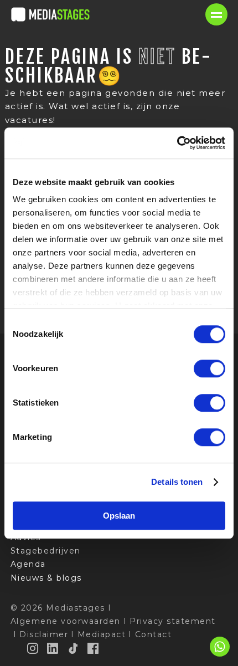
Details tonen (177, 481)
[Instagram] (33, 648)
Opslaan (119, 515)
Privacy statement (173, 621)
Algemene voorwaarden (66, 621)
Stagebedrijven (46, 551)
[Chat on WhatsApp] (220, 655)
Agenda (28, 564)
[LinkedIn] (53, 648)
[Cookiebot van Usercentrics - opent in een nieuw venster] (176, 143)
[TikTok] (74, 648)
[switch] (209, 368)
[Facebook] (93, 648)
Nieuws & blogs (46, 578)
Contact (153, 634)
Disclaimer (43, 634)
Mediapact (101, 634)
